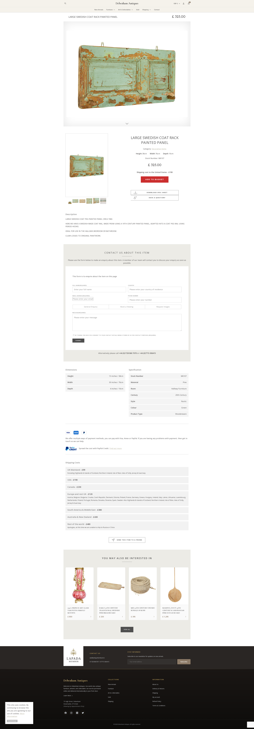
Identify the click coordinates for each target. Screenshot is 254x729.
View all (127, 629)
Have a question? (157, 198)
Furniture (109, 10)
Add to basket (154, 179)
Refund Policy (156, 701)
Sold (137, 10)
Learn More (67, 695)
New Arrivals (98, 10)
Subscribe (183, 662)
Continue (12, 721)
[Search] (65, 3)
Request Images (163, 307)
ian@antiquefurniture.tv (97, 658)
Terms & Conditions (158, 706)
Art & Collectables (124, 10)
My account (156, 697)
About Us (155, 684)
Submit (78, 340)
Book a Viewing (126, 307)
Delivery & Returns (158, 689)
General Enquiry (90, 307)
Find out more (115, 448)
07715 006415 (104, 662)
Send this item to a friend (129, 540)
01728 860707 (94, 662)
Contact (157, 10)
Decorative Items (159, 149)
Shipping (145, 10)
